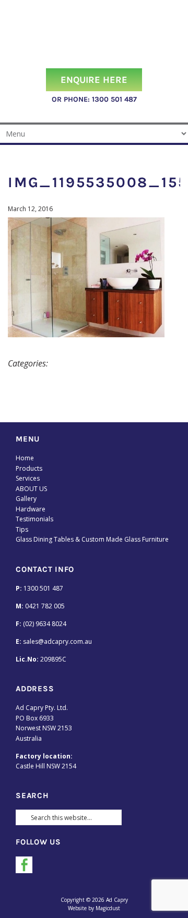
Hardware (30, 509)
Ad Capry (94, 34)
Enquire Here (94, 79)
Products (29, 468)
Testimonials (34, 519)
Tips (22, 529)
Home (25, 458)
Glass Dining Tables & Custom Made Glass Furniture (92, 539)
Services (28, 478)
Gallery (26, 498)
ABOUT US (31, 488)
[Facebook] (24, 864)
